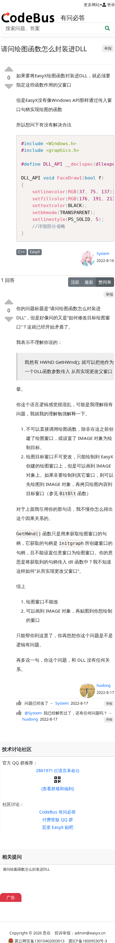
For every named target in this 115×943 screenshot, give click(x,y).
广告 (10, 897)
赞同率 (104, 282)
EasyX (35, 251)
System (103, 253)
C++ (21, 251)
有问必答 (72, 17)
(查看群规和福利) (57, 788)
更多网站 (92, 4)
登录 (110, 4)
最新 (89, 282)
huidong (103, 685)
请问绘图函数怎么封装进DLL (26, 869)
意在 (47, 933)
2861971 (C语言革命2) (57, 770)
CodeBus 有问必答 (57, 812)
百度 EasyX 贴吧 (57, 827)
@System (33, 713)
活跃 (75, 282)
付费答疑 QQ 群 (57, 819)
